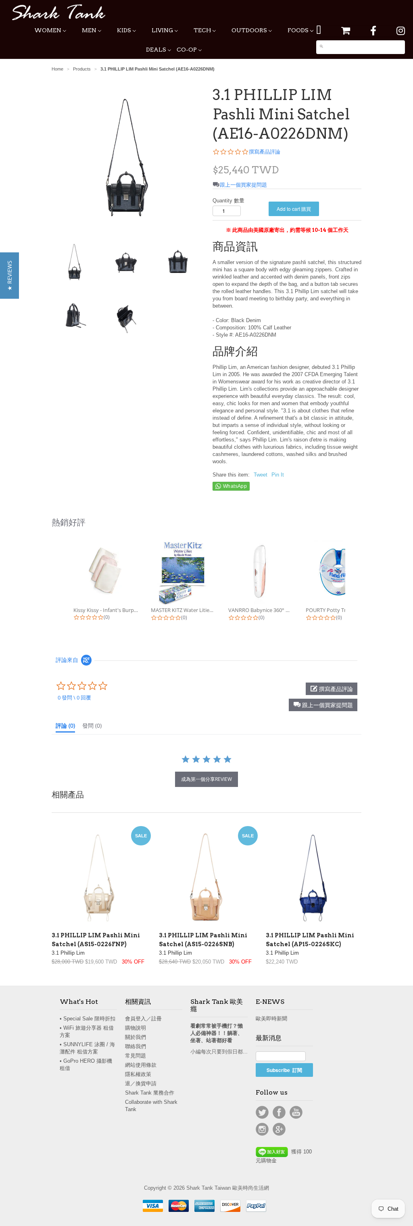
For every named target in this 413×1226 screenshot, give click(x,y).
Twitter (262, 1112)
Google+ (279, 1129)
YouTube (296, 1112)
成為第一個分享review (206, 779)
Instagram (262, 1129)
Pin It (277, 475)
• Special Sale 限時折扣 (87, 1019)
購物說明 (135, 1028)
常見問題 (135, 1056)
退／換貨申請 (140, 1083)
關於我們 (135, 1037)
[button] (323, 705)
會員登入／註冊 (143, 1019)
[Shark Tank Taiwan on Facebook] (373, 31)
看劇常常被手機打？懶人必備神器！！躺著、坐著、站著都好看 (216, 1033)
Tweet (260, 475)
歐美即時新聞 (271, 1019)
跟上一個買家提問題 (243, 184)
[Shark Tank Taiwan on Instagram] (400, 31)
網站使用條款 (140, 1065)
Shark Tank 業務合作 (149, 1093)
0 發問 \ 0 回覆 (74, 697)
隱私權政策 (138, 1074)
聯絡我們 (135, 1046)
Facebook (279, 1112)
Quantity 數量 (228, 201)
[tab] (65, 727)
